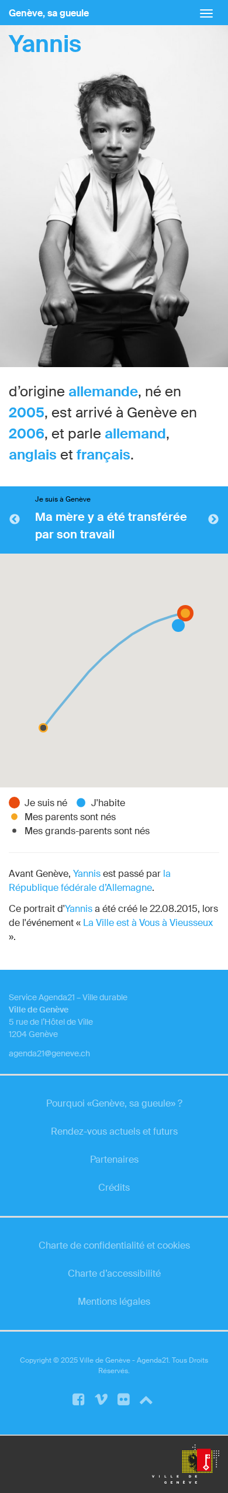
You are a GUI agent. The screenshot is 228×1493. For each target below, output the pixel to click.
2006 (26, 433)
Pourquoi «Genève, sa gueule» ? (114, 1103)
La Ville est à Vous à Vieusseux (148, 923)
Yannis (45, 44)
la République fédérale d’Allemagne (90, 881)
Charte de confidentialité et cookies (114, 1245)
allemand (135, 433)
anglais (33, 454)
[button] (43, 727)
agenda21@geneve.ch (49, 1053)
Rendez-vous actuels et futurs (114, 1131)
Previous (14, 520)
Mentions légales (114, 1301)
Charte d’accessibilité (114, 1273)
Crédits (114, 1187)
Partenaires (114, 1159)
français (103, 454)
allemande (103, 391)
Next (213, 520)
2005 (26, 412)
